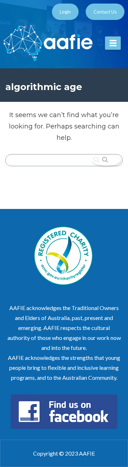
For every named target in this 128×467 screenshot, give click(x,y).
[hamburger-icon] (113, 43)
